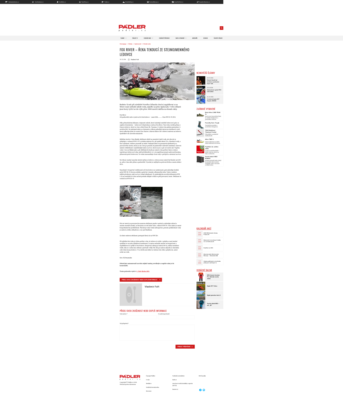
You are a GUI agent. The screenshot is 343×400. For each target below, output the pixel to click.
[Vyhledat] (221, 28)
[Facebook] (200, 390)
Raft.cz (174, 380)
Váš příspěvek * (124, 323)
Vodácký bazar (204, 270)
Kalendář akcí (204, 228)
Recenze (148, 391)
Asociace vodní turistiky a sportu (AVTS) (182, 384)
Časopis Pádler (218, 38)
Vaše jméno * (123, 314)
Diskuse (205, 38)
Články (122, 38)
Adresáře (194, 38)
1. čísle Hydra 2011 (143, 271)
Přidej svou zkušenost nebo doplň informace (139, 280)
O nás (148, 380)
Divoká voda (147, 44)
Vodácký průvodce (164, 38)
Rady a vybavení (180, 38)
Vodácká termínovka (152, 387)
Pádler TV (135, 38)
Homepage (123, 44)
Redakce (148, 383)
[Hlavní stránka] (132, 28)
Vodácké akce (147, 38)
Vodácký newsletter (178, 376)
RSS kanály (202, 376)
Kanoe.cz (175, 389)
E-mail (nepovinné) (163, 314)
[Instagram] (203, 390)
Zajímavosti (137, 44)
